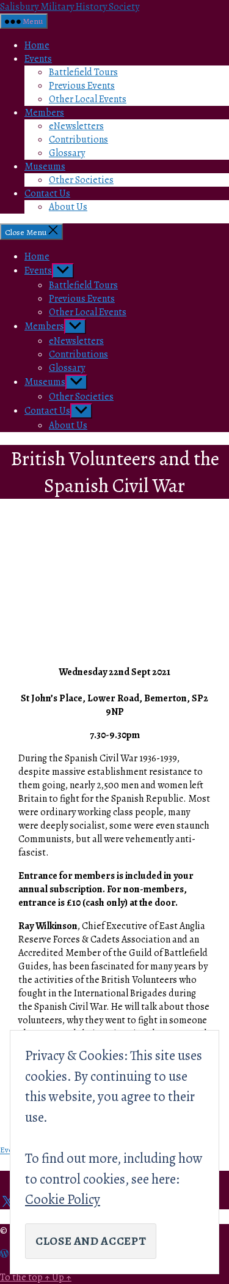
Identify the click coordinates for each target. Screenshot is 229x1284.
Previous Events (82, 85)
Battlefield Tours (83, 72)
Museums (44, 166)
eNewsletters (76, 126)
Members (44, 112)
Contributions (78, 139)
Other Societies (81, 180)
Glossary (67, 153)
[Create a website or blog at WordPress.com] (4, 1254)
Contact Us (47, 193)
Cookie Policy (62, 1199)
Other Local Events (87, 99)
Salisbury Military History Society (69, 6)
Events (38, 58)
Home (36, 45)
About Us (68, 207)
